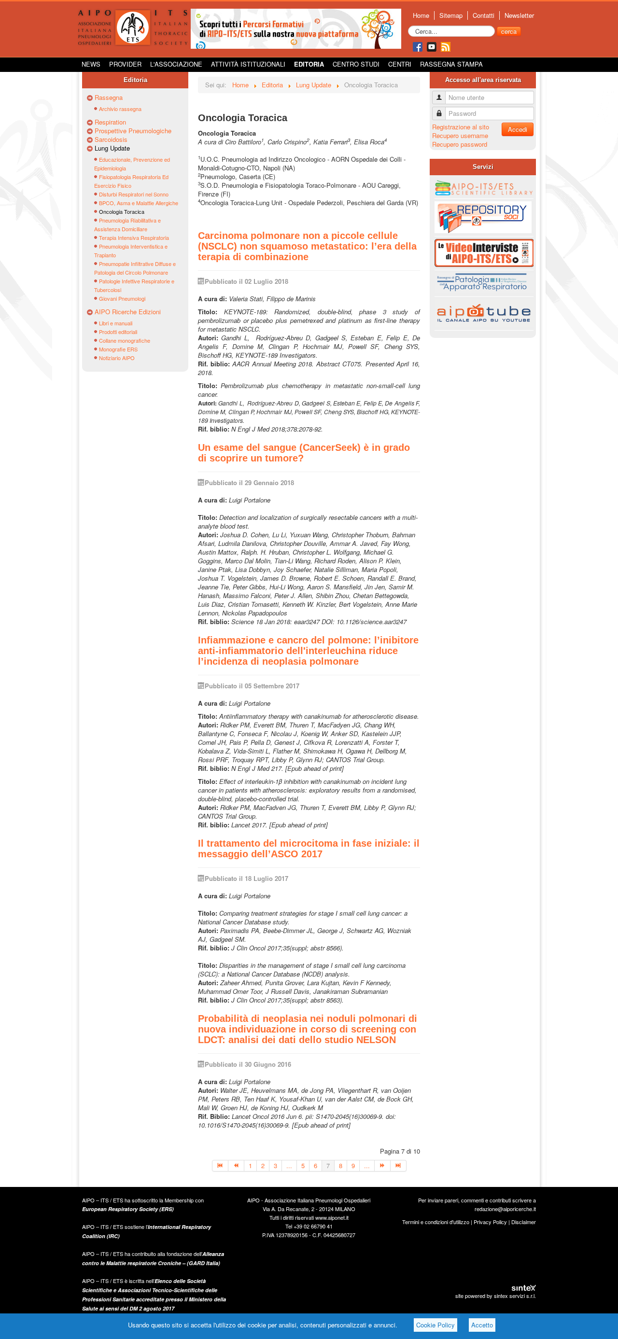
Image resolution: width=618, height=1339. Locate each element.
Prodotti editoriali (118, 331)
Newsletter (519, 15)
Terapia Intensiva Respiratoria (134, 237)
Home (421, 15)
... (289, 1165)
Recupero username (460, 135)
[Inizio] (220, 1166)
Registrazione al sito (460, 126)
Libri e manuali (115, 323)
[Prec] (236, 1166)
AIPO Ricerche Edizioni (128, 311)
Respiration (110, 122)
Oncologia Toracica (121, 211)
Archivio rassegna (120, 108)
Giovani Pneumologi (122, 298)
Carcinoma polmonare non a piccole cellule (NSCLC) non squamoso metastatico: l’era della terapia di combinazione (307, 246)
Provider (125, 64)
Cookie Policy (435, 1324)
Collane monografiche (124, 340)
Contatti (483, 15)
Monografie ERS (118, 349)
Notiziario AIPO (117, 358)
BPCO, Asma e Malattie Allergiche (138, 203)
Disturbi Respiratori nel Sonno (134, 194)
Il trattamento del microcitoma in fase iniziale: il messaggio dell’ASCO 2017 (309, 848)
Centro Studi (356, 64)
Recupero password (459, 144)
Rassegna (109, 97)
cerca (509, 31)
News (91, 64)
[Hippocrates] (296, 27)
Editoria (309, 64)
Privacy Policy (490, 1222)
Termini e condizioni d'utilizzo (435, 1222)
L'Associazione (176, 64)
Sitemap (451, 15)
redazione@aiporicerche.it (505, 1209)
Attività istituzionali (248, 64)
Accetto (482, 1324)
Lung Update (112, 148)
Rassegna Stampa (451, 64)
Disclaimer (523, 1222)
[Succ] (383, 1166)
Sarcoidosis (111, 139)
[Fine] (399, 1166)
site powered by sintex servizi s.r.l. (495, 1295)
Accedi (517, 129)
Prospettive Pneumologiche (133, 130)
